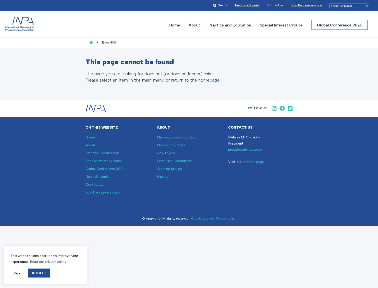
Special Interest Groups (281, 25)
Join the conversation (306, 5)
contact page (253, 162)
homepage (208, 80)
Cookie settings (202, 218)
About (194, 25)
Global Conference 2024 (105, 169)
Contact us (275, 5)
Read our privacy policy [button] (48, 262)
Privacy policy (226, 218)
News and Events (247, 5)
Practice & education (102, 153)
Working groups (169, 169)
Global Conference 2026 (339, 25)
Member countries (171, 145)
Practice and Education (230, 25)
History (162, 177)
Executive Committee (174, 161)
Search (223, 5)
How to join (166, 153)
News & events (97, 177)
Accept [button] (39, 273)
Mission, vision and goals (176, 137)
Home (174, 25)
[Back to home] (89, 42)
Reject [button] (19, 273)
